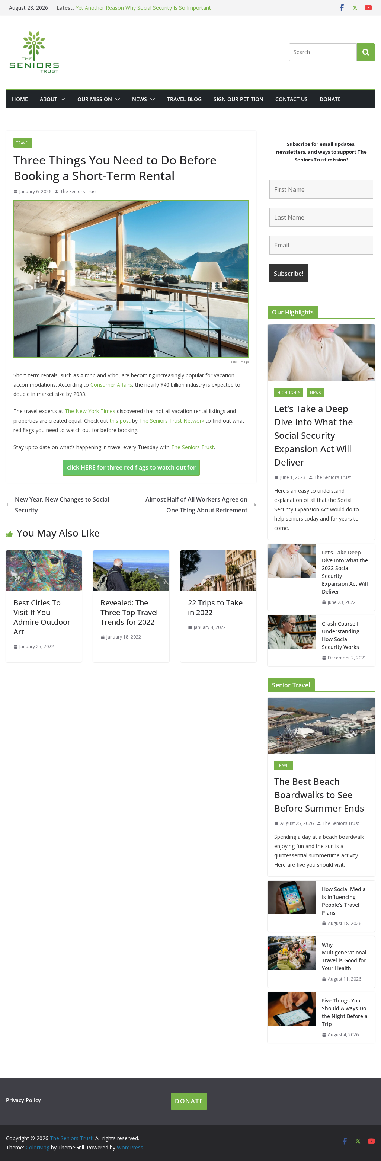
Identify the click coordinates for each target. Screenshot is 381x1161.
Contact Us (291, 99)
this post (120, 420)
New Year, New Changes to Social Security (62, 504)
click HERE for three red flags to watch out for (131, 467)
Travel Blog (184, 99)
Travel (22, 142)
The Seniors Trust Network (171, 420)
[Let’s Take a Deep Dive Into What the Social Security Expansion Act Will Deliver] (321, 352)
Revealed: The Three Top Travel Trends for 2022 (129, 612)
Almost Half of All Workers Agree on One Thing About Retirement (196, 504)
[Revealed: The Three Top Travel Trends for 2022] (131, 555)
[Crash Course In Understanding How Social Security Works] (292, 640)
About (48, 99)
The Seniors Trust (78, 191)
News (139, 99)
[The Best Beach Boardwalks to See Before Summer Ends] (321, 726)
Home (20, 99)
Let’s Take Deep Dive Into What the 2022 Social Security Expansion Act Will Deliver (345, 572)
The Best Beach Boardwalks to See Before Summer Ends (145, 6)
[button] (61, 99)
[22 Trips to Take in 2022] (218, 555)
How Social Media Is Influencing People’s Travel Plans (344, 901)
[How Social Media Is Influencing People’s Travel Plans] (292, 906)
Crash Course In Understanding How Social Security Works (342, 635)
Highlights (288, 392)
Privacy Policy (23, 1100)
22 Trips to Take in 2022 (215, 607)
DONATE (189, 1101)
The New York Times (90, 411)
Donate (330, 99)
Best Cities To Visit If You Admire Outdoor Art (41, 617)
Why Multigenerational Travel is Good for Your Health (344, 956)
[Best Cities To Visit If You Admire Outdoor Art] (44, 555)
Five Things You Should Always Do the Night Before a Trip (345, 1012)
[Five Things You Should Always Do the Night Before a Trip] (292, 1017)
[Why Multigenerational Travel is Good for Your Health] (292, 962)
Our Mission (94, 99)
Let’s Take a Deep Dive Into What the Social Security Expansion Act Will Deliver (313, 435)
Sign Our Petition (238, 99)
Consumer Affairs (111, 384)
